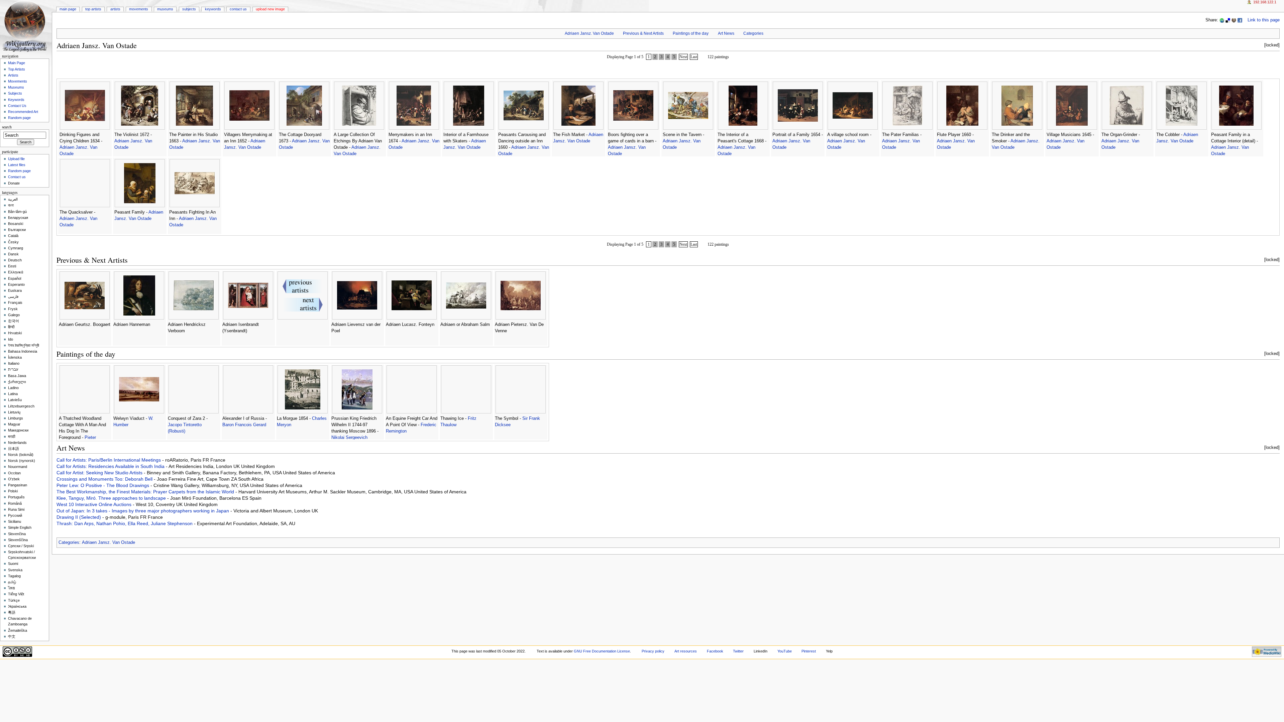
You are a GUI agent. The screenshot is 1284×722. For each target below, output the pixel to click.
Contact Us (238, 9)
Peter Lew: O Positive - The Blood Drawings (103, 485)
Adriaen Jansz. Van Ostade (589, 33)
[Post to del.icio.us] (1227, 20)
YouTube (784, 651)
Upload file (16, 159)
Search (7, 126)
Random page (19, 118)
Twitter (738, 651)
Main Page (68, 9)
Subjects (189, 9)
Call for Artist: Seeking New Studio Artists (100, 472)
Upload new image (270, 9)
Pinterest (808, 651)
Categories (753, 33)
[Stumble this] (1221, 20)
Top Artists (93, 9)
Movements (138, 9)
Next (683, 56)
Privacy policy (653, 651)
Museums (165, 9)
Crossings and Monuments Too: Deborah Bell (105, 479)
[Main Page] (26, 26)
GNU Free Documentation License (602, 651)
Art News (726, 33)
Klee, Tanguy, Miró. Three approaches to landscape (112, 498)
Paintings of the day (691, 33)
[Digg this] (1234, 20)
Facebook (715, 651)
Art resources (685, 651)
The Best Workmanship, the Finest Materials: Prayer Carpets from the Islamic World (146, 491)
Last (693, 56)
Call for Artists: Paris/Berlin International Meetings (109, 460)
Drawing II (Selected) (79, 517)
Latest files (16, 165)
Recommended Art (23, 112)
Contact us (17, 177)
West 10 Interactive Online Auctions (95, 504)
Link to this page (1264, 20)
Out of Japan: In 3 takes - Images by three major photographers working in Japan (143, 510)
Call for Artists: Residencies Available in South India (111, 466)
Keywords (213, 9)
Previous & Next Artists (643, 33)
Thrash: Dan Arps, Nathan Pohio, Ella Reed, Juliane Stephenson (125, 523)
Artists (115, 9)
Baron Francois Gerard (244, 425)
